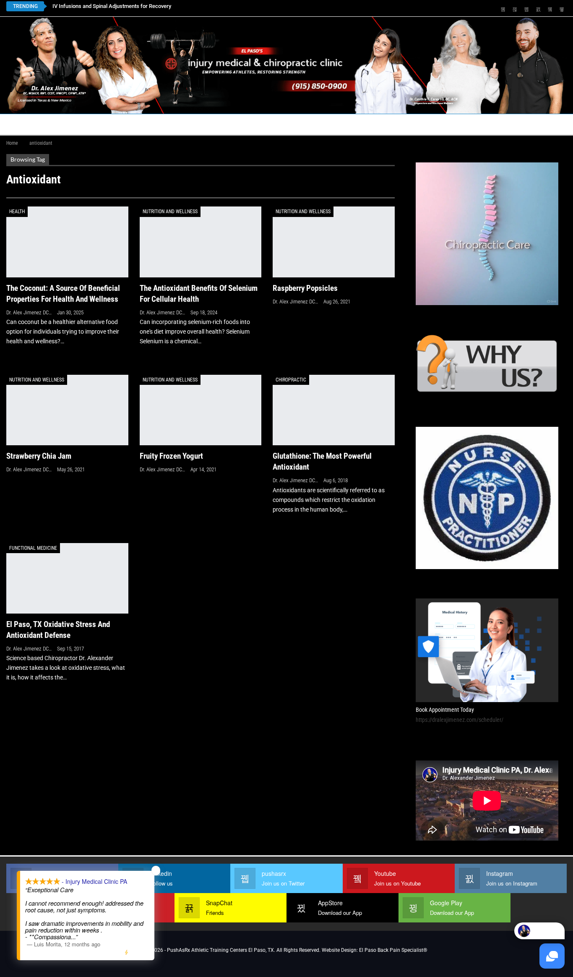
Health (17, 211)
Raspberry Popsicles (305, 288)
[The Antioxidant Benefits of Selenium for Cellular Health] (201, 241)
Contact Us (193, 124)
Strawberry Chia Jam (38, 456)
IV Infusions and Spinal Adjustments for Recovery (111, 6)
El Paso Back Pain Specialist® (393, 950)
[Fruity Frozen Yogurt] (201, 410)
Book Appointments (74, 124)
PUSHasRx (400, 124)
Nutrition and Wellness (170, 211)
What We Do (338, 124)
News (498, 124)
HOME (19, 124)
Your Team (256, 124)
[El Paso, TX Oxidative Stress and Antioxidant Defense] (67, 578)
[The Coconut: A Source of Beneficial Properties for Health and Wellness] (67, 241)
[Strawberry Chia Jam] (67, 410)
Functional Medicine (33, 548)
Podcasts (453, 124)
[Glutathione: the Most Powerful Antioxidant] (334, 410)
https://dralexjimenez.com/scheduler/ (459, 719)
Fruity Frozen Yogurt (171, 456)
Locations (136, 124)
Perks (296, 124)
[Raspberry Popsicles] (334, 241)
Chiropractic (291, 380)
